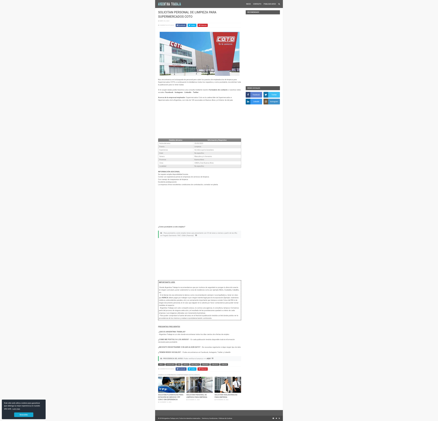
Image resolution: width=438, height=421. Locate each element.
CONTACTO (257, 4)
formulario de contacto (218, 90)
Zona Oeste (214, 364)
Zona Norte (205, 364)
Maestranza (195, 364)
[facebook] (273, 418)
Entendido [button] (24, 415)
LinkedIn (187, 92)
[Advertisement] (199, 120)
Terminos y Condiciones (210, 418)
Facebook (169, 92)
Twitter (196, 92)
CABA (178, 364)
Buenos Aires (171, 364)
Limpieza (185, 364)
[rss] (279, 418)
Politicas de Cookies (225, 418)
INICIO (248, 4)
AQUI (209, 359)
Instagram (179, 92)
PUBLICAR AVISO (270, 4)
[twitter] (276, 418)
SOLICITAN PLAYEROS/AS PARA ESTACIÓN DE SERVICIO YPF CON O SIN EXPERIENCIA (170, 397)
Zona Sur (224, 364)
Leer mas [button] (16, 409)
